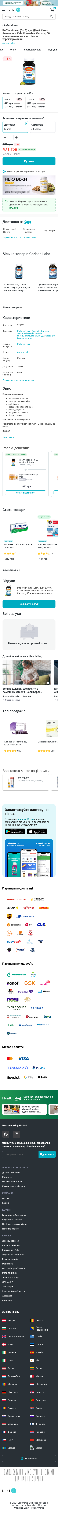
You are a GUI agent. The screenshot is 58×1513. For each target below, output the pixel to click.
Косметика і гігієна (11, 1245)
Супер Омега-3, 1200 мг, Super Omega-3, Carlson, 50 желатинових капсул (17, 287)
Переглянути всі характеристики (18, 380)
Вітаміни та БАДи (10, 1250)
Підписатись (47, 1154)
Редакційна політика (12, 1219)
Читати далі (8, 437)
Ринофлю (23, 777)
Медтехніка (7, 1264)
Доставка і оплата (11, 1172)
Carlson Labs (8, 43)
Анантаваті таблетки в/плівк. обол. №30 (15, 743)
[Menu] (3, 10)
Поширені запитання (12, 1182)
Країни (5, 1203)
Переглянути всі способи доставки (19, 237)
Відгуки (52, 49)
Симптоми (7, 1300)
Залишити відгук (29, 604)
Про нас (6, 1198)
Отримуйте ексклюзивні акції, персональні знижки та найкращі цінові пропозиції (26, 1145)
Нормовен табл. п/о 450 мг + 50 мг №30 (18, 546)
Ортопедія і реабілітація (13, 1268)
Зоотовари (7, 1286)
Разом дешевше (32, 49)
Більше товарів (11, 307)
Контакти (7, 1177)
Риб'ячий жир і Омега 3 (28, 331)
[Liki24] (9, 1490)
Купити (29, 161)
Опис (13, 49)
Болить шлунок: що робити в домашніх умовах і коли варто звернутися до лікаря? (21, 690)
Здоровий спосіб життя (13, 1291)
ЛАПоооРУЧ (8, 1282)
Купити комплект (25, 492)
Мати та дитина (10, 1273)
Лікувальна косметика (13, 1254)
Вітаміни (44, 331)
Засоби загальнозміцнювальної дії (30, 334)
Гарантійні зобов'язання (14, 1215)
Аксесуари (7, 1296)
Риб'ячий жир (23, 344)
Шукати (52, 16)
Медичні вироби (10, 1259)
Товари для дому (10, 1277)
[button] (15, 127)
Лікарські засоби (25, 333)
